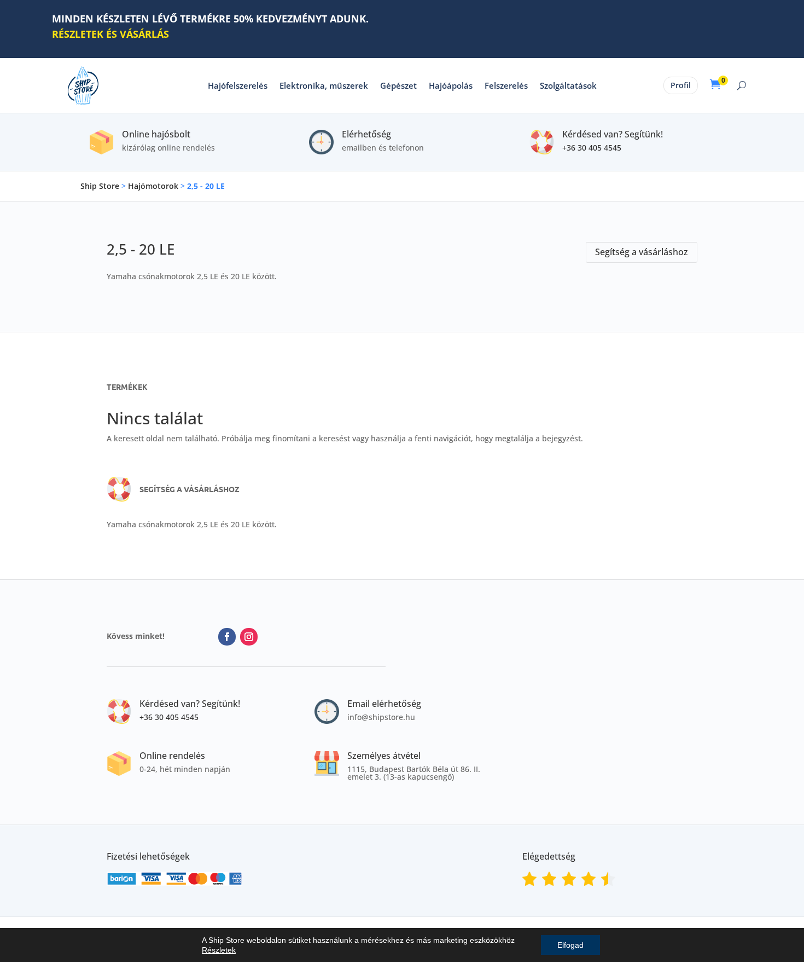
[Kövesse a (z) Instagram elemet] (249, 637)
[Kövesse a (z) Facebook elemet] (227, 637)
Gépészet (398, 85)
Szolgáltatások (568, 85)
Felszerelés (506, 85)
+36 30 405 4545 (591, 147)
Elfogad (570, 945)
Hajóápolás (451, 85)
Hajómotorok (153, 186)
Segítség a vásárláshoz (641, 252)
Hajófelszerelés (237, 85)
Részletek (219, 950)
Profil (681, 85)
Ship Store (99, 186)
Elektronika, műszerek (323, 85)
